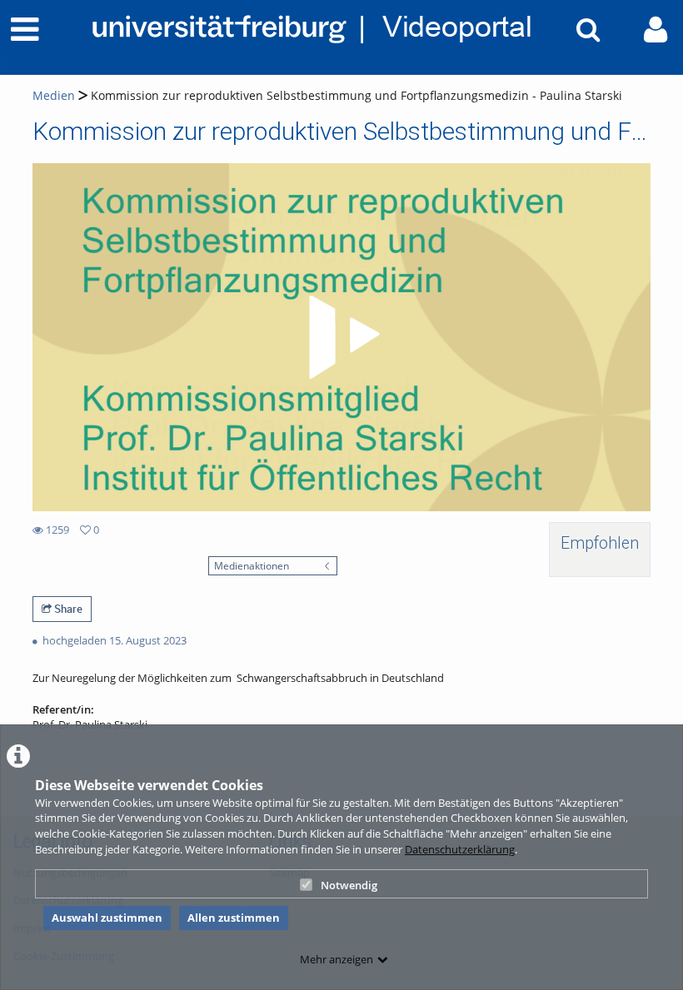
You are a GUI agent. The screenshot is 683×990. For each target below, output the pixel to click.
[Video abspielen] (341, 337)
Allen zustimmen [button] (233, 917)
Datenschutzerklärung (460, 849)
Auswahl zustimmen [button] (107, 917)
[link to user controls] (655, 29)
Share (67, 608)
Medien (53, 95)
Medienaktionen (251, 565)
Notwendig (349, 885)
